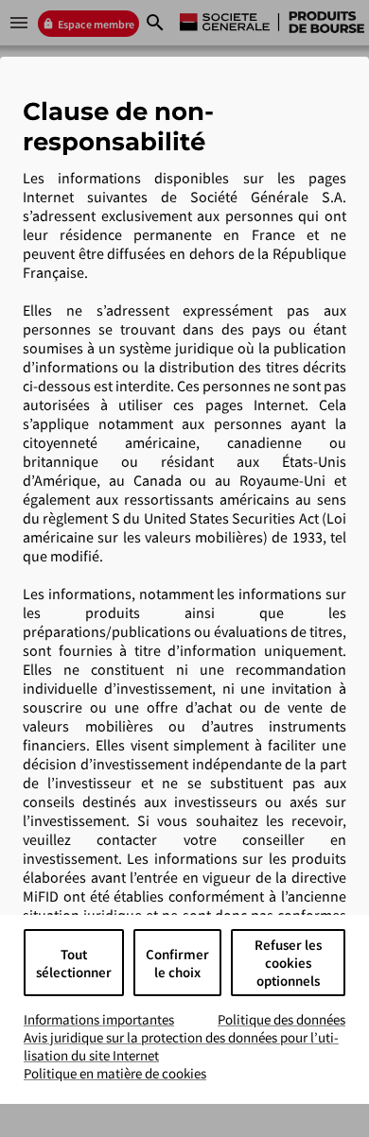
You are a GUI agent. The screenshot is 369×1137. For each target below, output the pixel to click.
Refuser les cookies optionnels (288, 963)
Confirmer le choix (177, 963)
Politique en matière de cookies (115, 1073)
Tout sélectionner (74, 963)
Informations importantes (99, 1019)
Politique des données (281, 1019)
